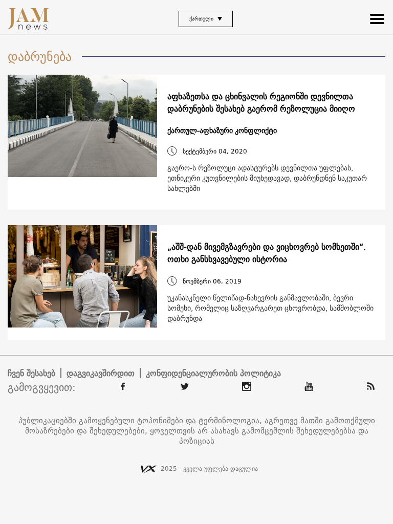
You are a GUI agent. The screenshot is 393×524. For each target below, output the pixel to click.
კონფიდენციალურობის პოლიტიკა (213, 373)
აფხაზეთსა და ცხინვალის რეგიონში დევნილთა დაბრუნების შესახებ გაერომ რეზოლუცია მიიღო (261, 102)
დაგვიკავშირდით (101, 373)
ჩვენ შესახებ (31, 373)
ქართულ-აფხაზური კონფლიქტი (222, 131)
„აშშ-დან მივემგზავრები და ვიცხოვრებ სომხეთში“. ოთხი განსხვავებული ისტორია (266, 253)
